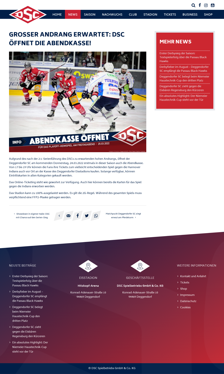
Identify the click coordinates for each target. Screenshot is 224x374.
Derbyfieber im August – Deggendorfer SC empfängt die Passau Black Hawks (184, 69)
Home (57, 15)
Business (190, 15)
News (72, 15)
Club (133, 15)
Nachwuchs (112, 15)
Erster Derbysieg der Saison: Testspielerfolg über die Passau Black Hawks (183, 57)
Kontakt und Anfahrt (193, 276)
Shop (208, 15)
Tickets (170, 15)
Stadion (150, 15)
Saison (89, 15)
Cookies (185, 307)
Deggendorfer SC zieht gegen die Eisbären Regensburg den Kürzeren (182, 88)
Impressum (187, 295)
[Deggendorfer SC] (28, 23)
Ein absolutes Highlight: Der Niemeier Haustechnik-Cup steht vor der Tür (183, 98)
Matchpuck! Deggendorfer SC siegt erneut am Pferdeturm (123, 216)
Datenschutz (188, 301)
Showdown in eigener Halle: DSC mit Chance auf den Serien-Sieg (33, 216)
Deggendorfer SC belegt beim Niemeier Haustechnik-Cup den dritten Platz (184, 79)
